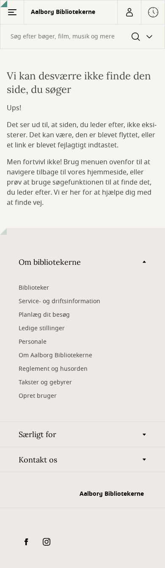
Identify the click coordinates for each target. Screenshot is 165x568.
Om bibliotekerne (50, 262)
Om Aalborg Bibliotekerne (55, 355)
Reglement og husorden (53, 368)
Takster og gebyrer (45, 382)
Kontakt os (38, 460)
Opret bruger (38, 395)
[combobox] (82, 36)
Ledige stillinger (42, 328)
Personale (33, 341)
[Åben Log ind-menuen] (129, 12)
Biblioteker (34, 287)
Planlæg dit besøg (44, 314)
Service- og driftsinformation (59, 301)
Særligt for (37, 434)
